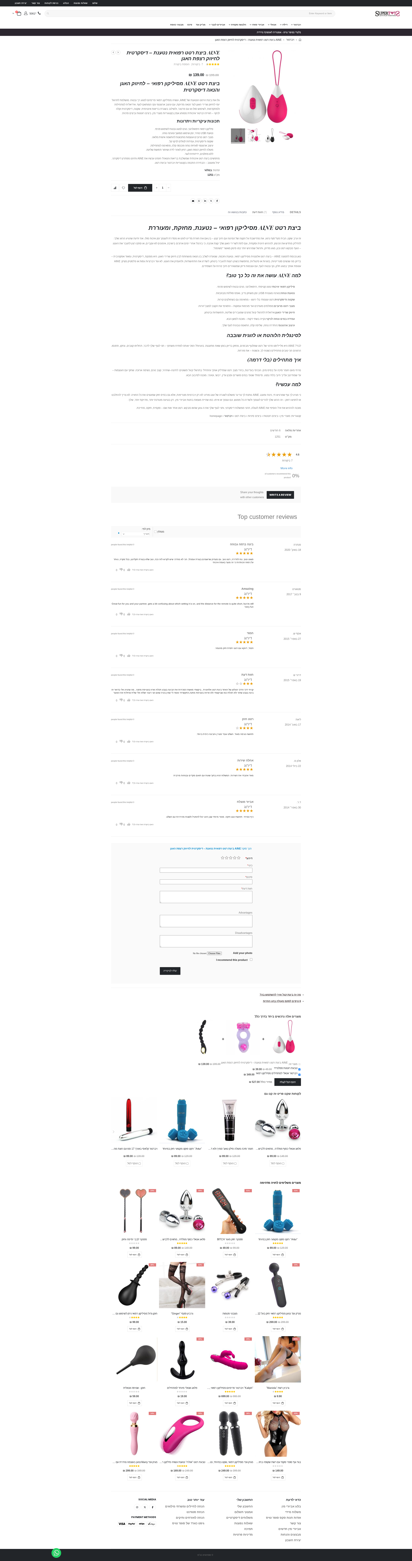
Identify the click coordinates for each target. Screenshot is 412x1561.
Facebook (217, 200)
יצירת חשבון (21, 3)
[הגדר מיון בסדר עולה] (118, 533)
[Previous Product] (118, 52)
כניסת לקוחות (51, 3)
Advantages (245, 912)
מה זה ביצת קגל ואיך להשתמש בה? (280, 994)
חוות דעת (259, 212)
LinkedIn (205, 200)
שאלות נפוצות (81, 3)
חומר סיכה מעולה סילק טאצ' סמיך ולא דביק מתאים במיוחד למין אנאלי (230, 1148)
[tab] (295, 212)
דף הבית (300, 40)
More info (287, 468)
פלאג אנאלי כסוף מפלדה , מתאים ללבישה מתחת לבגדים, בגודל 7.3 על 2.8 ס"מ (278, 1148)
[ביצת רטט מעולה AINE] (238, 136)
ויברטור (290, 39)
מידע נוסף (278, 212)
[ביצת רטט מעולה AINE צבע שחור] (270, 136)
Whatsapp (199, 200)
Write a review (280, 495)
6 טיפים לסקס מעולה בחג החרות (282, 1001)
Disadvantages (243, 933)
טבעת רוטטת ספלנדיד (285, 1068)
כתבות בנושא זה (237, 212)
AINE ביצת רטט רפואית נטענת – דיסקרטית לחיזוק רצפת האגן (254, 1062)
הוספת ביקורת (181, 64)
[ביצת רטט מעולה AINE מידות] (254, 136)
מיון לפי (146, 529)
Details (295, 212)
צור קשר (36, 3)
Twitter (211, 200)
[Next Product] (113, 52)
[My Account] (26, 13)
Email (193, 200)
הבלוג (66, 3)
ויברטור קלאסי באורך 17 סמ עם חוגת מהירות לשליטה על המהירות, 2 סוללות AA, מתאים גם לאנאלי (134, 1148)
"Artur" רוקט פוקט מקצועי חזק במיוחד (182, 1148)
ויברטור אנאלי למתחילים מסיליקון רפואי (276, 1073)
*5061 (32, 13)
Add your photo (242, 953)
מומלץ (160, 531)
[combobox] (190, 13)
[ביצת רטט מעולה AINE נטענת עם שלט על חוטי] (286, 136)
